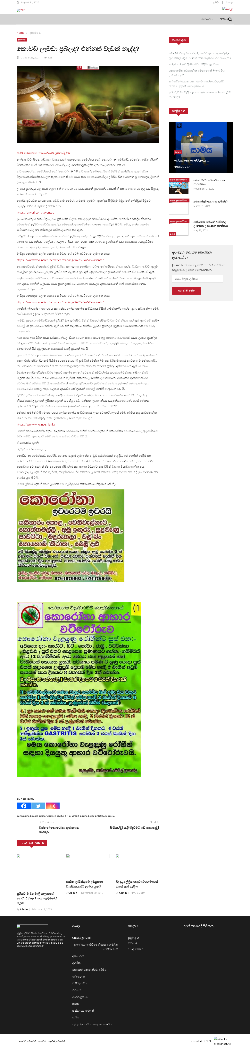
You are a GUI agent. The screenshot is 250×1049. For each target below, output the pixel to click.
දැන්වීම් (42, 1041)
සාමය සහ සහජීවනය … (192, 161)
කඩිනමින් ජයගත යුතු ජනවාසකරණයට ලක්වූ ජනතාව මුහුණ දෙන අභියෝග (196, 83)
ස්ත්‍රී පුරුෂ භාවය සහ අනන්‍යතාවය (92, 1024)
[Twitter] (38, 806)
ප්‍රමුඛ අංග (133, 938)
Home (20, 32)
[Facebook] (24, 806)
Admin (24, 909)
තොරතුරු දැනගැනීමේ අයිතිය (89, 969)
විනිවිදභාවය (79, 983)
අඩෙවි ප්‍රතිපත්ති (27, 1041)
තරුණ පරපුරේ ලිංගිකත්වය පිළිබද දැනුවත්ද (194, 64)
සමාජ (172, 233)
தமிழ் (216, 2)
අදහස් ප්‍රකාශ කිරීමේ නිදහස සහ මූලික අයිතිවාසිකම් (178, 180)
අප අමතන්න (135, 949)
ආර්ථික (76, 963)
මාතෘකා (207, 19)
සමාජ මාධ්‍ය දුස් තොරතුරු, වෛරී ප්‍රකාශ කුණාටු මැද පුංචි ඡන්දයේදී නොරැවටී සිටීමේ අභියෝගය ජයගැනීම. (200, 55)
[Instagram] (53, 806)
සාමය (75, 1017)
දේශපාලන (78, 976)
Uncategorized (81, 938)
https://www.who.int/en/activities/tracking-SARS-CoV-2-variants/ (60, 260)
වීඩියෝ (224, 19)
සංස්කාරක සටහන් (83, 1010)
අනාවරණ (35, 32)
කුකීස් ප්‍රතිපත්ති (56, 1041)
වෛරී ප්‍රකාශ (80, 997)
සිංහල (229, 2)
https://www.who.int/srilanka (36, 424)
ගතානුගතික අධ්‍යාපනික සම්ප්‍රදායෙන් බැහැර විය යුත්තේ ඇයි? (197, 73)
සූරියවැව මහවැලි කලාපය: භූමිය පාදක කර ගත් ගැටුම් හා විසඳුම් (200, 94)
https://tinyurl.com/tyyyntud (35, 212)
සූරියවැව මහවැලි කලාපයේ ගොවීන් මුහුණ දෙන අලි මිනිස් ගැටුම (37, 898)
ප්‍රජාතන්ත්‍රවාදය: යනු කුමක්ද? (211, 201)
